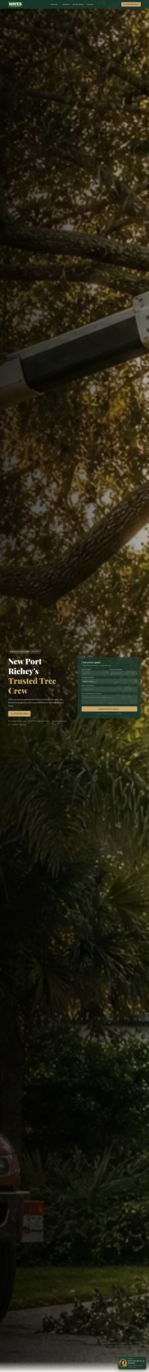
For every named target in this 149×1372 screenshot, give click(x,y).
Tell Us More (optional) (92, 693)
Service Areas (78, 4)
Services (54, 4)
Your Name (86, 669)
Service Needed (88, 677)
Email (88, 685)
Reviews (66, 4)
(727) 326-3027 (132, 4)
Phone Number (116, 669)
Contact (90, 4)
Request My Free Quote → (109, 709)
